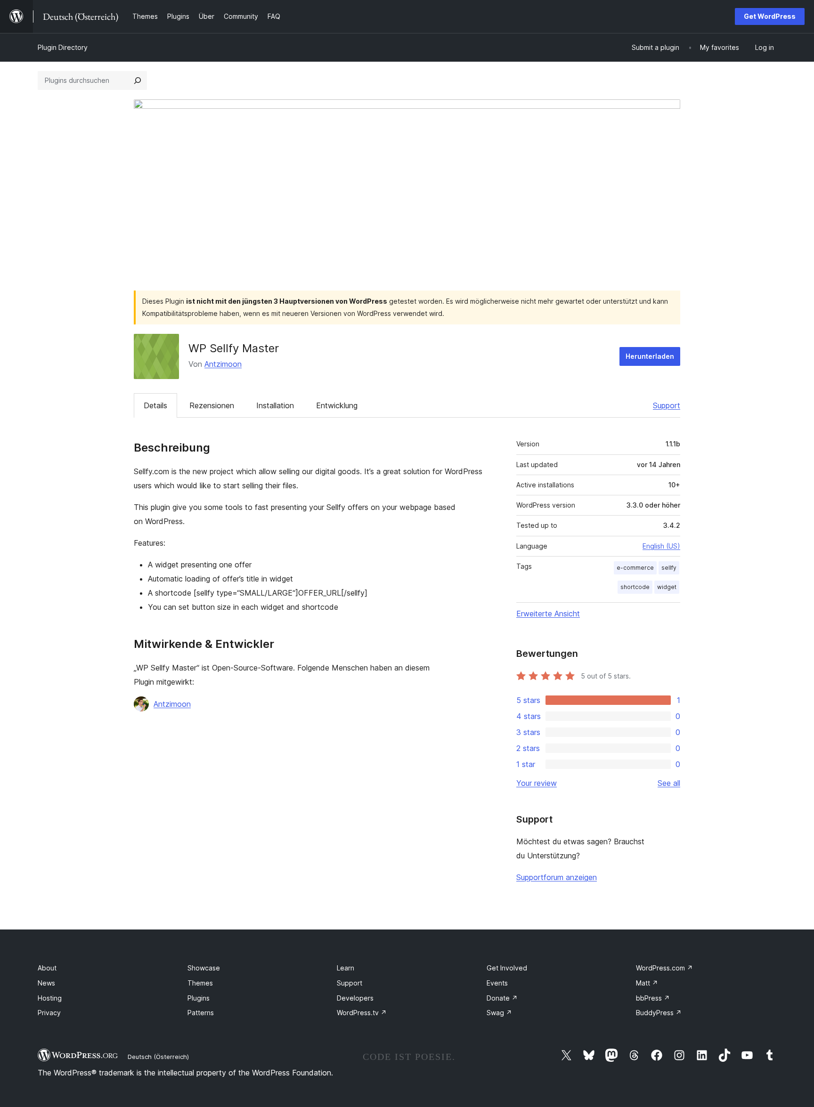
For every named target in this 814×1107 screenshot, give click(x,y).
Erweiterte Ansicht (548, 613)
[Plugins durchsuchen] (137, 80)
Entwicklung (337, 405)
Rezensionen (211, 405)
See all (669, 783)
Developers (355, 998)
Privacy (49, 1013)
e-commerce (635, 567)
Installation (275, 405)
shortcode (635, 586)
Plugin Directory (63, 47)
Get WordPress (770, 16)
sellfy (668, 567)
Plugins (198, 998)
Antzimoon (223, 364)
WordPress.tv (362, 1013)
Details (155, 405)
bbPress (653, 998)
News (46, 983)
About (47, 968)
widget (666, 586)
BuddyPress (659, 1013)
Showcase (203, 968)
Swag (499, 1013)
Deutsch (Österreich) (158, 1056)
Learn (345, 968)
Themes (200, 983)
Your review (536, 783)
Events (497, 983)
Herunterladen (650, 356)
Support (666, 405)
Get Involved (507, 968)
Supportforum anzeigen (556, 877)
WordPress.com (664, 968)
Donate (502, 998)
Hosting (50, 998)
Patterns (200, 1013)
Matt (647, 983)
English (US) (661, 546)
